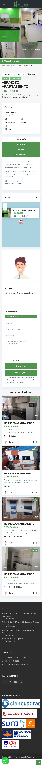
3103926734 (12, 619)
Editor (9, 288)
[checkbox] (6, 361)
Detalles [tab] (21, 149)
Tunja (35, 95)
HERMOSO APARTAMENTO (24, 210)
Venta (5, 78)
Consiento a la (18, 361)
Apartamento (11, 66)
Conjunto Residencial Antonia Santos (15, 97)
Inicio (3, 66)
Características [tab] (21, 154)
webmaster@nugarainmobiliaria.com (21, 293)
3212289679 (12, 627)
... (33, 432)
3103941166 (12, 635)
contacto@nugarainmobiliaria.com (16, 664)
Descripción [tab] (21, 139)
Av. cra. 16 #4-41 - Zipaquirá (13, 639)
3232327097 (12, 641)
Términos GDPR (23, 361)
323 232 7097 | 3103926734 (14, 661)
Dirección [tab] (21, 144)
